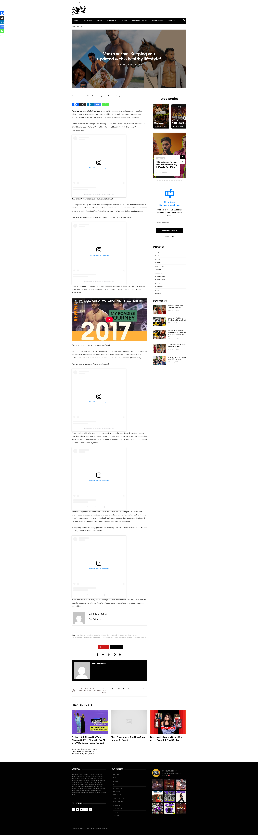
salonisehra (88, 638)
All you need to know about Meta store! (97, 199)
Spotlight (158, 283)
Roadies (121, 635)
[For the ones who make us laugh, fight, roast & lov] (157, 784)
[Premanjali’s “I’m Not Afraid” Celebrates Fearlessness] (159, 309)
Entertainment (159, 266)
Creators (79, 96)
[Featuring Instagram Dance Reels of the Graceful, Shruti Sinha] (168, 722)
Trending (158, 293)
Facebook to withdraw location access (125, 689)
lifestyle (75, 436)
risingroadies (105, 635)
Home (73, 26)
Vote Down (117, 647)
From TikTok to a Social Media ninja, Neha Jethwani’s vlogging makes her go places (92, 690)
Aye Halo (158, 252)
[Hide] (1, 35)
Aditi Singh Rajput (136, 65)
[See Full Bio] (100, 619)
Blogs (76, 20)
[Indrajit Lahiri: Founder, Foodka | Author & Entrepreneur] (159, 360)
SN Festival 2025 (160, 280)
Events (99, 20)
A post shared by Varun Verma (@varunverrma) (99, 194)
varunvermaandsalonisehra (123, 638)
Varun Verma (77, 111)
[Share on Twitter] (103, 654)
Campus (124, 20)
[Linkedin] (90, 103)
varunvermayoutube (140, 638)
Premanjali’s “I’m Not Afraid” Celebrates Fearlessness (165, 164)
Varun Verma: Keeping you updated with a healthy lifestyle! (102, 96)
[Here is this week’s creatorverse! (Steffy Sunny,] (169, 796)
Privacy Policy (82, 3)
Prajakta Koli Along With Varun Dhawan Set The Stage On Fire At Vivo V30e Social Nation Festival (88, 740)
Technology (159, 287)
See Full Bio (94, 619)
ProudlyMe (158, 273)
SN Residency (112, 20)
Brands (157, 259)
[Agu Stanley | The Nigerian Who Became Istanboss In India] (159, 321)
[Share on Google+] (109, 654)
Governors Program (140, 20)
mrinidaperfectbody (93, 635)
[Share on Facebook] (97, 654)
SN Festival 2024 (160, 276)
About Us (74, 3)
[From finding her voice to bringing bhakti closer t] (157, 796)
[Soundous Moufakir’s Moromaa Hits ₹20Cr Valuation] (159, 348)
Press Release (157, 20)
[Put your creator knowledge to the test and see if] (169, 808)
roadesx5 (114, 635)
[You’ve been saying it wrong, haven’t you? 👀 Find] (181, 784)
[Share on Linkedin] (120, 654)
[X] (82, 103)
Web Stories (87, 20)
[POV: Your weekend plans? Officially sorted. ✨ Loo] (169, 784)
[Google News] (97, 103)
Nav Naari (158, 269)
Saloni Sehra (117, 351)
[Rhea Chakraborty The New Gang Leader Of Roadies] (129, 722)
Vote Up (104, 647)
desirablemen (80, 635)
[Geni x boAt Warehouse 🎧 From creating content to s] (181, 796)
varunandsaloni (108, 638)
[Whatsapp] (105, 103)
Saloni (74, 351)
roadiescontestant (131, 635)
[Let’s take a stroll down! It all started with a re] (157, 808)
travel (157, 290)
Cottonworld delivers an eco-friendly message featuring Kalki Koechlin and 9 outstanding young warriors (84, 751)
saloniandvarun (77, 638)
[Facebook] (75, 103)
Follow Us (171, 20)
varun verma (97, 638)
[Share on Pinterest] (115, 654)
